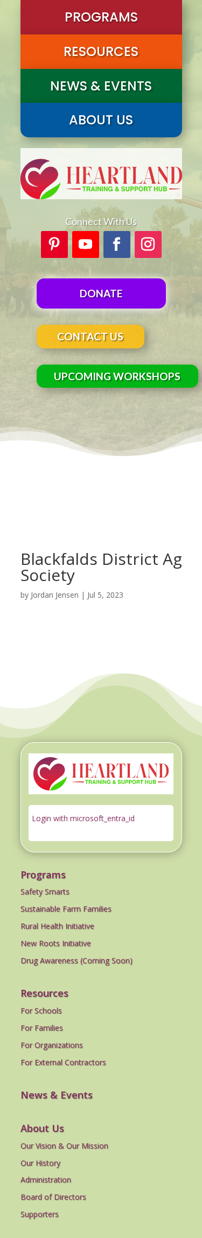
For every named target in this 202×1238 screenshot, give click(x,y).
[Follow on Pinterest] (54, 244)
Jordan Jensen (55, 595)
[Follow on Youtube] (85, 244)
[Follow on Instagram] (148, 244)
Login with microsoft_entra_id (83, 818)
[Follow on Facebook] (116, 244)
